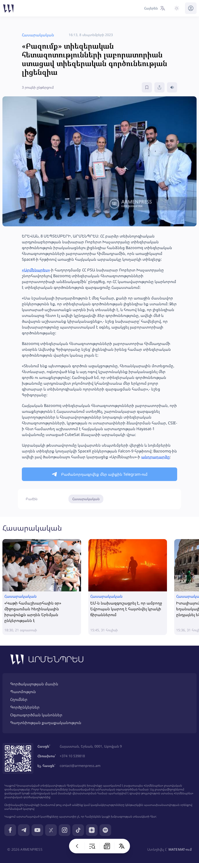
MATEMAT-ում (180, 849)
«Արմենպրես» (36, 270)
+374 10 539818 (72, 756)
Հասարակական (86, 498)
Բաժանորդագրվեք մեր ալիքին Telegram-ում (104, 474)
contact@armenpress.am (80, 765)
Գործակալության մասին (34, 684)
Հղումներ (18, 699)
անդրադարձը (155, 456)
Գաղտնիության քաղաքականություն (45, 722)
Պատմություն (23, 691)
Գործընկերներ (25, 707)
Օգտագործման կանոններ (36, 715)
